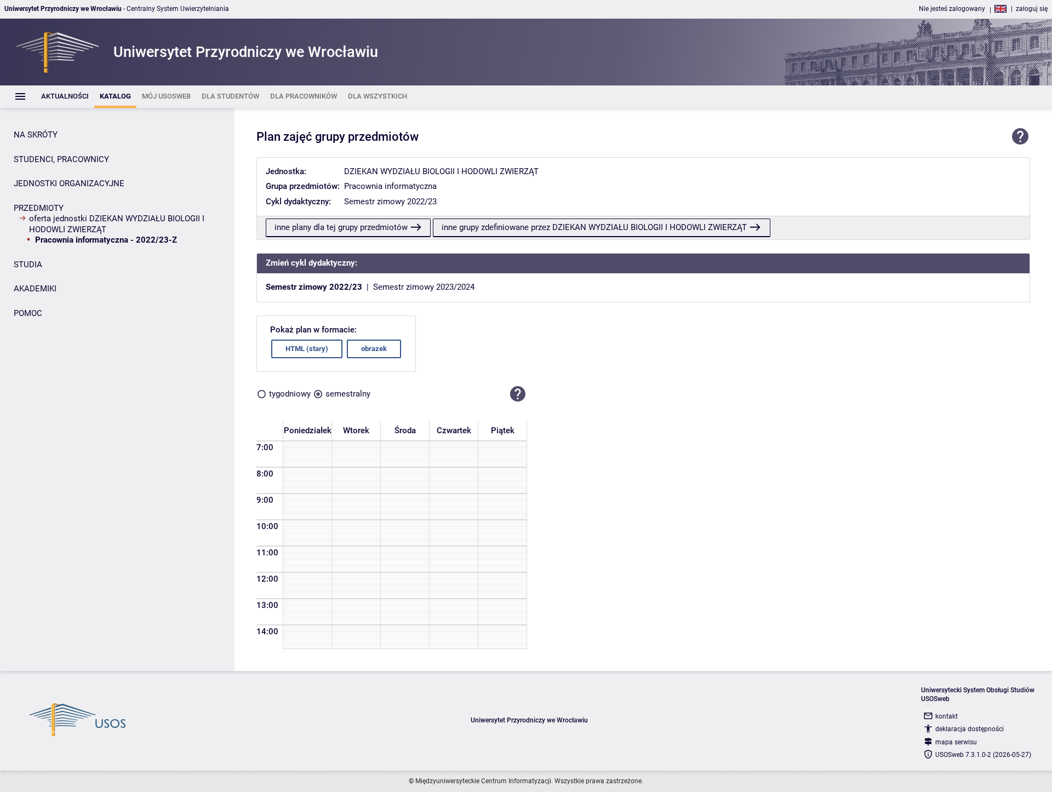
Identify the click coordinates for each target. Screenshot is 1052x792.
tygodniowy (290, 394)
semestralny (347, 394)
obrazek (374, 349)
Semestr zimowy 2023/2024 (423, 287)
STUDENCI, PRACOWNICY (61, 159)
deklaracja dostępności (969, 729)
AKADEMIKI (35, 289)
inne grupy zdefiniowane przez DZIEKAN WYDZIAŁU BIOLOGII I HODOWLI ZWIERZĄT (594, 227)
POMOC (28, 313)
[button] (517, 394)
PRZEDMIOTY (39, 208)
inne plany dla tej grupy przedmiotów (341, 227)
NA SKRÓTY (36, 135)
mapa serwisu (956, 742)
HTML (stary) (306, 349)
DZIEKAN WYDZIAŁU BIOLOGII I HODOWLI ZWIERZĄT (441, 171)
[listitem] (65, 96)
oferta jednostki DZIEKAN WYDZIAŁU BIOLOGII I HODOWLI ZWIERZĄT (116, 224)
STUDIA (28, 264)
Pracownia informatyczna (390, 186)
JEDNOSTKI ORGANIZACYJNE (69, 183)
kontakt (946, 716)
